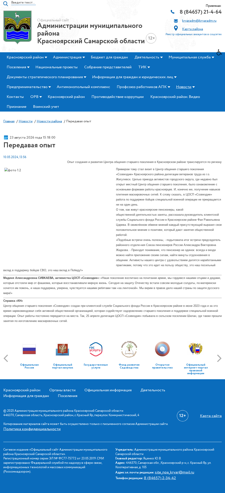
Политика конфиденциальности (32, 429)
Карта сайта (211, 416)
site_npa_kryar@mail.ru (174, 472)
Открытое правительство (162, 366)
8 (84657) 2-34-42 (160, 478)
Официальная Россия (29, 366)
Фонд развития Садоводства (129, 366)
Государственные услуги (96, 366)
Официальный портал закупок (62, 366)
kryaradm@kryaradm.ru (199, 20)
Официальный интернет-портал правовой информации (196, 369)
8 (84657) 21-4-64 (201, 12)
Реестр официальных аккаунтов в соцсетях (194, 34)
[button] (221, 53)
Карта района (192, 29)
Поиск (5, 3)
